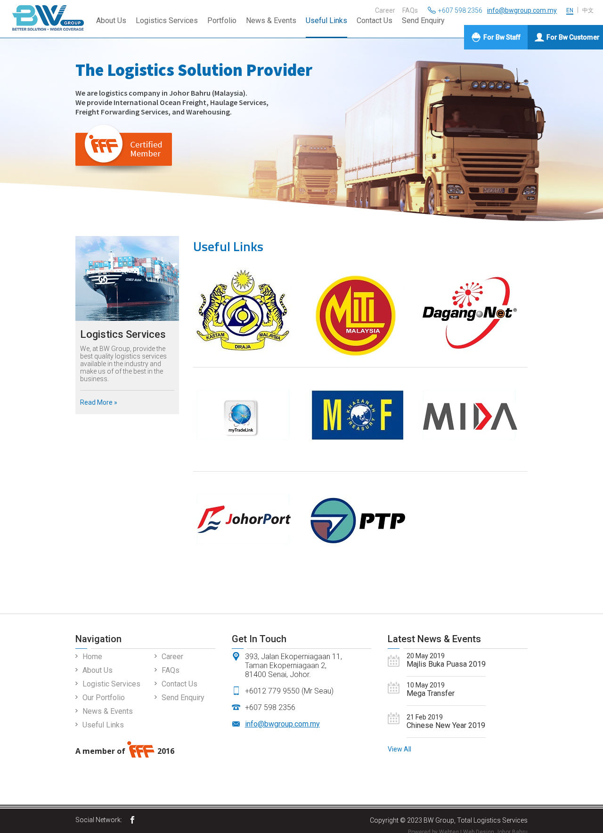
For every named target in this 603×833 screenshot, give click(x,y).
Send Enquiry (423, 20)
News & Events (271, 20)
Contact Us (374, 20)
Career (385, 10)
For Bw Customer (573, 37)
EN (569, 10)
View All (399, 749)
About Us (111, 20)
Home (92, 656)
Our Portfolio (103, 697)
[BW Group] (132, 820)
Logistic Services (111, 683)
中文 (588, 10)
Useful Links (326, 20)
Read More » (98, 402)
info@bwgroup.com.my (522, 10)
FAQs (410, 10)
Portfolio (221, 20)
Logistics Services (167, 20)
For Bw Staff (502, 37)
